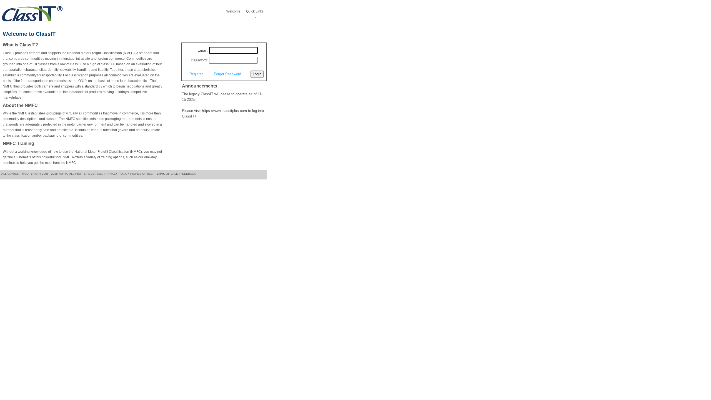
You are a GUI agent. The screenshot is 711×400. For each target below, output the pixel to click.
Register (196, 74)
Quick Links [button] (255, 11)
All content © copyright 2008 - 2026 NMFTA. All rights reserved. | (53, 173)
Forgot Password (227, 74)
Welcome (233, 11)
